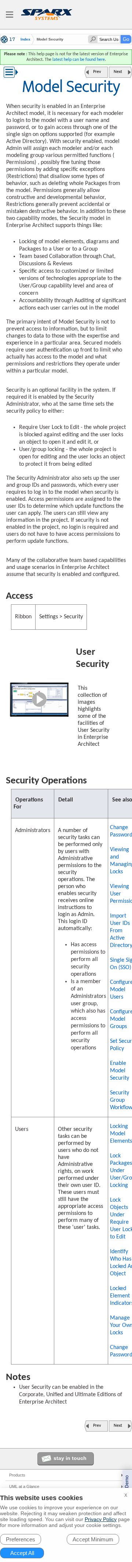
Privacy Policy (101, 1519)
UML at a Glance (24, 1486)
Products (17, 1475)
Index (25, 39)
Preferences (20, 1539)
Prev (97, 72)
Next (118, 72)
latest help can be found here (78, 59)
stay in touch (70, 1458)
